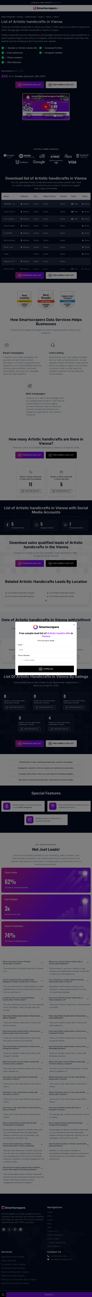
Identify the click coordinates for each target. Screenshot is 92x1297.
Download (48, 669)
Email (20, 645)
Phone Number (24, 655)
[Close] (74, 625)
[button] (20, 660)
